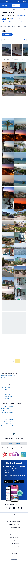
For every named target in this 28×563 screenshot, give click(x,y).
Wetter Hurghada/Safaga (7, 380)
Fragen (24, 26)
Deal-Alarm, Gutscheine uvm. (14, 521)
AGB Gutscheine (14, 543)
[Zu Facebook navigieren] (6, 508)
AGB (14, 540)
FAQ (14, 515)
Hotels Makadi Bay (6, 390)
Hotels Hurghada (5, 392)
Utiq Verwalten (14, 537)
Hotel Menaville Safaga (7, 406)
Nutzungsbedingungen (14, 527)
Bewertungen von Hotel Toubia (9, 378)
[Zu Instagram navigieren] (10, 508)
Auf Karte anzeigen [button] (20, 15)
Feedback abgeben (14, 443)
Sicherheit (14, 550)
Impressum (14, 553)
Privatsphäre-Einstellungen (14, 534)
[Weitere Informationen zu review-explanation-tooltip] (20, 18)
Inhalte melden (14, 518)
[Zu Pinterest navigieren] (17, 508)
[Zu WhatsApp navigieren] (21, 508)
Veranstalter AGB (14, 524)
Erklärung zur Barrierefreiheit (14, 547)
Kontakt (18, 1)
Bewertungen (11, 26)
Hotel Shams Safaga (6, 421)
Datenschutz (14, 531)
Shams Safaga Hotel (6, 410)
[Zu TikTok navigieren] (14, 508)
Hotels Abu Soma (5, 387)
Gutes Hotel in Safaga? (7, 426)
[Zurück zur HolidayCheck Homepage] (6, 6)
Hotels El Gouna (5, 398)
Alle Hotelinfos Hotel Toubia (8, 375)
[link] (22, 5)
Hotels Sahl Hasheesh (6, 396)
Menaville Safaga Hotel (7, 408)
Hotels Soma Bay (5, 394)
